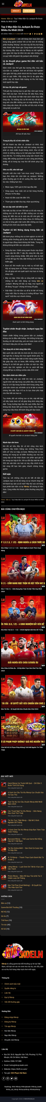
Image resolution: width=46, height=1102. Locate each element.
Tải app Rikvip (10, 1026)
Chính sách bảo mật (12, 984)
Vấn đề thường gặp (12, 1002)
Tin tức (4, 925)
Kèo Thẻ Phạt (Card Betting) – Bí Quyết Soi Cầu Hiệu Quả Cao (25, 886)
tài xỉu (3, 916)
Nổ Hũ (3, 912)
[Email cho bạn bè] (37, 34)
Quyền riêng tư (10, 988)
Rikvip (4, 964)
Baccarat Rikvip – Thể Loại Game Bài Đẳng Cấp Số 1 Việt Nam (25, 840)
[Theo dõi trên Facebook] (4, 1078)
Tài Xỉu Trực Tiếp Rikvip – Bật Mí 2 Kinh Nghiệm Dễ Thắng (23, 821)
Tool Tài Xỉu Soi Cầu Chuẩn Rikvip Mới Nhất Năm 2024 (25, 803)
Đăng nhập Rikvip (11, 1017)
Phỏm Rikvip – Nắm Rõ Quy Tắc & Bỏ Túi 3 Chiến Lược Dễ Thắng (25, 877)
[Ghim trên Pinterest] (39, 34)
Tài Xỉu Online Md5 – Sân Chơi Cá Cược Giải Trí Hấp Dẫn (25, 849)
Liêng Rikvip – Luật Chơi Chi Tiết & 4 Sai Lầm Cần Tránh (26, 868)
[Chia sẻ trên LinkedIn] (41, 34)
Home (3, 19)
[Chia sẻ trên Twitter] (35, 34)
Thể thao (4, 920)
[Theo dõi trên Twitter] (12, 1078)
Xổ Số (3, 929)
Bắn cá (10, 19)
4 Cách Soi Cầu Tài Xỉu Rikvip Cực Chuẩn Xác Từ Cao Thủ (26, 793)
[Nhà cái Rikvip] (23, 4)
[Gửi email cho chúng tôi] (16, 1078)
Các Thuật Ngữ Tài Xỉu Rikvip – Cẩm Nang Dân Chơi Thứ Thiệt (24, 812)
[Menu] (3, 4)
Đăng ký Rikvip (10, 1022)
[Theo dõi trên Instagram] (8, 1078)
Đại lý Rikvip (9, 997)
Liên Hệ (7, 993)
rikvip (26, 34)
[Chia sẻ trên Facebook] (32, 34)
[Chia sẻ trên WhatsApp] (30, 34)
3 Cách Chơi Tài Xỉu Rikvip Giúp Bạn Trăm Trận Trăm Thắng (26, 831)
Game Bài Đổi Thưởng (10, 907)
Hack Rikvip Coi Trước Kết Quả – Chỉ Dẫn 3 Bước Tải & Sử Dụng (25, 784)
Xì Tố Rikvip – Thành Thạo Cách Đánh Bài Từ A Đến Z (26, 858)
